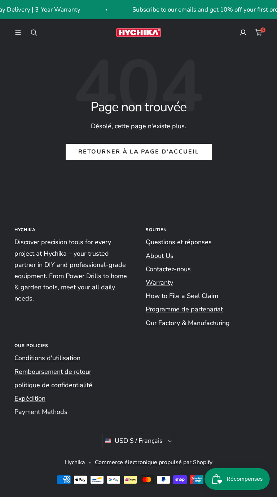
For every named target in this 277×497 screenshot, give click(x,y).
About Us (159, 255)
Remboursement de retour (52, 371)
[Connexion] (243, 32)
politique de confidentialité (53, 385)
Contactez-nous (168, 269)
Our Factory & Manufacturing (188, 323)
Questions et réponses (179, 242)
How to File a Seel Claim (182, 295)
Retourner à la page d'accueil (138, 152)
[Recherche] (34, 32)
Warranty (159, 282)
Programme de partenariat (184, 309)
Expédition (29, 398)
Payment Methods (40, 411)
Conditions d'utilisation (47, 358)
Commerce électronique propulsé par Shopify (153, 462)
